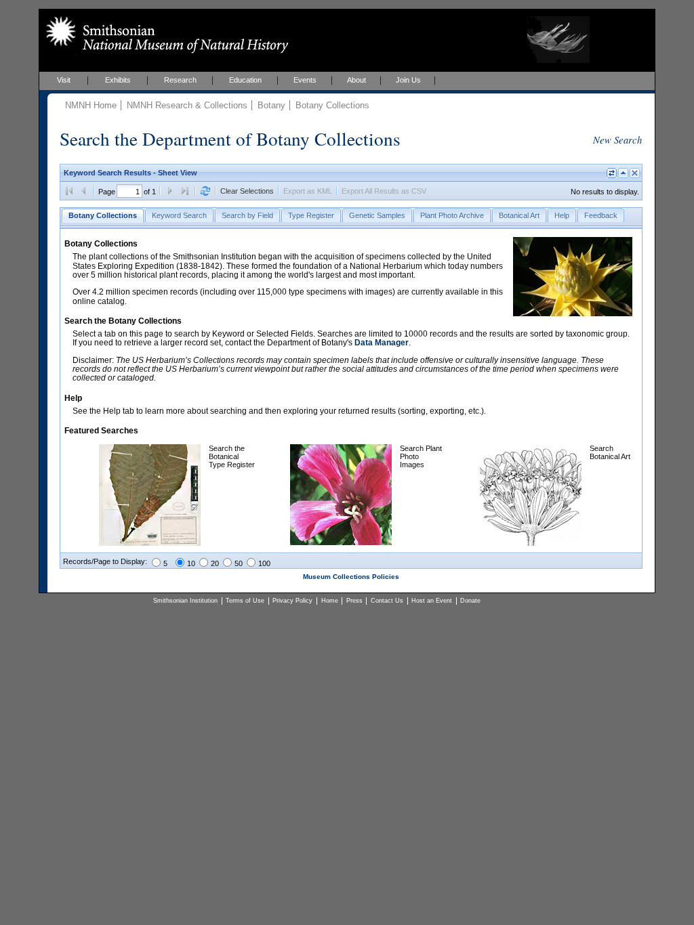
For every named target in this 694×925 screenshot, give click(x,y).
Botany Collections (332, 105)
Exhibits (118, 80)
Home (329, 600)
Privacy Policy (292, 600)
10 (191, 563)
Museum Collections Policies (351, 576)
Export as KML (307, 191)
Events (305, 80)
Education (245, 80)
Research (180, 80)
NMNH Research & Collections (187, 105)
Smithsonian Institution (185, 600)
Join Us (408, 80)
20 (215, 563)
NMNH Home (91, 105)
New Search (617, 139)
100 (264, 563)
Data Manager (381, 342)
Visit (63, 80)
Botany (271, 105)
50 (238, 563)
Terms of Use (245, 600)
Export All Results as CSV (384, 191)
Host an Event (431, 600)
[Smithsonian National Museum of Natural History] (164, 34)
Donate (470, 600)
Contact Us (387, 600)
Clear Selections (247, 191)
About (356, 80)
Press (354, 600)
